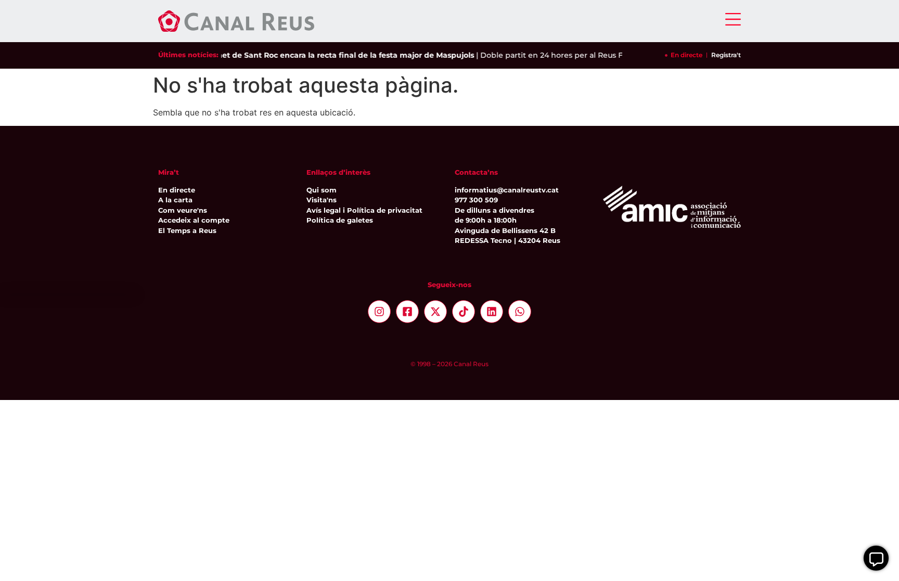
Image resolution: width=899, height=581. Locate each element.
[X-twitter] (435, 311)
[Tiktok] (463, 311)
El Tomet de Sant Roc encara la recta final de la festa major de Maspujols (329, 55)
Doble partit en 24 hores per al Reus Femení (557, 55)
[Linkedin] (491, 311)
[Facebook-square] (407, 311)
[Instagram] (379, 311)
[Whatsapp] (519, 311)
